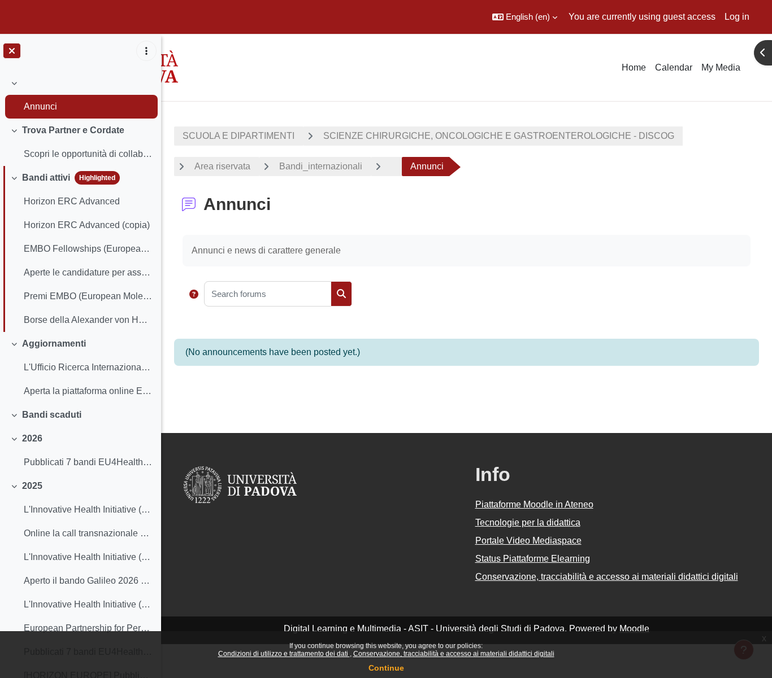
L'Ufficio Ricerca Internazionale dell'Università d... (88, 367)
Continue (386, 667)
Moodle (634, 628)
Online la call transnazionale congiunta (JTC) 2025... (88, 533)
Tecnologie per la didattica (527, 522)
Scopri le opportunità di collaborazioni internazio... (88, 154)
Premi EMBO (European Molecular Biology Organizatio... (88, 296)
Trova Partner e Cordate (73, 130)
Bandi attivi (46, 177)
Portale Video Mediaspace (528, 540)
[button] (524, 17)
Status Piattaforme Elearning (532, 558)
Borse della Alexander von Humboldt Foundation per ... (88, 320)
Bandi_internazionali (320, 166)
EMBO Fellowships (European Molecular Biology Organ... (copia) (88, 248)
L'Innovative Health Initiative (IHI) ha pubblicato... (88, 509)
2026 (32, 438)
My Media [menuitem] (720, 67)
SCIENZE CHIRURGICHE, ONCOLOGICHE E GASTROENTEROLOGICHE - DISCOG (498, 136)
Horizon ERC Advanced (72, 201)
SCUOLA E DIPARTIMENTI (238, 136)
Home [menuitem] (634, 67)
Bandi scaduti (51, 414)
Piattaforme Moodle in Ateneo (534, 504)
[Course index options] (146, 51)
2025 (32, 486)
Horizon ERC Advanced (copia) (87, 225)
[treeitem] (80, 95)
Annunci (40, 106)
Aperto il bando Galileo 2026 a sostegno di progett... (88, 580)
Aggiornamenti (54, 343)
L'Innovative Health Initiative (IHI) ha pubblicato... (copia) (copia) (88, 604)
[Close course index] (12, 51)
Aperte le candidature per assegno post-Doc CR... (88, 272)
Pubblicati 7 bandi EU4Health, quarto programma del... (88, 462)
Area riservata (222, 166)
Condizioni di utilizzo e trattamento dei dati (284, 654)
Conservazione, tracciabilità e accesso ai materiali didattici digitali (453, 654)
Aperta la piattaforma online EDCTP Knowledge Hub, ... (88, 391)
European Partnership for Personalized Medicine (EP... (88, 628)
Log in (737, 16)
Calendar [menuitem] (673, 67)
